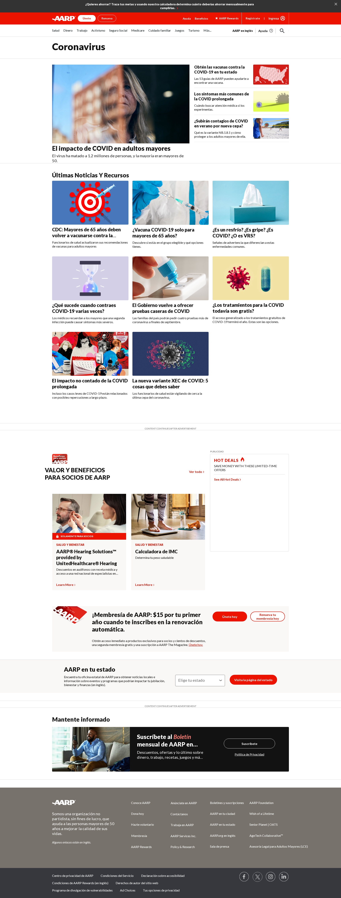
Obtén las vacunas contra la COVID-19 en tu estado (219, 69)
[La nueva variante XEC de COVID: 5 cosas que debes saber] (170, 354)
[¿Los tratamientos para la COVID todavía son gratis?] (251, 278)
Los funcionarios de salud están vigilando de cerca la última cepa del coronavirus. (167, 395)
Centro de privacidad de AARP (72, 875)
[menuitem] (55, 32)
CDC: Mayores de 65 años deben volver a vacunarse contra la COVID (86, 235)
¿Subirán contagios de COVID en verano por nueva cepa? (221, 123)
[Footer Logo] (83, 802)
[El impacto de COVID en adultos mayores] (120, 104)
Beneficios (201, 18)
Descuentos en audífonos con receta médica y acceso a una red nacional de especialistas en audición (86, 571)
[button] (282, 30)
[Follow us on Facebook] (244, 877)
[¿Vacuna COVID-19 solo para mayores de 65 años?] (170, 203)
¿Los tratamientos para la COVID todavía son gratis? (248, 308)
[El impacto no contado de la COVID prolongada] (90, 354)
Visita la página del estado (253, 680)
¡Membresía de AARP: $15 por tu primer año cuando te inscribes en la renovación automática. (147, 622)
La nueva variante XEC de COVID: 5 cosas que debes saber (170, 383)
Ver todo (195, 471)
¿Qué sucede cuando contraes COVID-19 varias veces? (84, 308)
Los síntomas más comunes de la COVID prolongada (221, 96)
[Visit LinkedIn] (284, 877)
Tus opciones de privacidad (161, 890)
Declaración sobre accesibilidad (163, 875)
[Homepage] (64, 18)
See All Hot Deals (226, 479)
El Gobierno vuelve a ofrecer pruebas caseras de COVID (162, 308)
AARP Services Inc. (183, 836)
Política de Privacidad (249, 754)
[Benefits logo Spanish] (61, 463)
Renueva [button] (106, 18)
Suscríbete (249, 744)
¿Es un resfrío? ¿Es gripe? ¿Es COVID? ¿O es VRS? (243, 232)
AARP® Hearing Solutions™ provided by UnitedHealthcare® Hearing (86, 557)
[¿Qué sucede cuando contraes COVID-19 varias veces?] (90, 278)
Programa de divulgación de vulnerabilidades (82, 890)
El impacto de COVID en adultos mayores (111, 148)
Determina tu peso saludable (154, 557)
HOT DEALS (226, 460)
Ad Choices (127, 890)
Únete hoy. (196, 645)
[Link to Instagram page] (271, 877)
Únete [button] (87, 18)
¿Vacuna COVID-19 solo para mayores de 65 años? (163, 232)
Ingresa (274, 18)
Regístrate (253, 18)
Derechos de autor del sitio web (137, 883)
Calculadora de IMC (156, 551)
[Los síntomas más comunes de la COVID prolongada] (271, 101)
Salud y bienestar (70, 544)
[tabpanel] (260, 30)
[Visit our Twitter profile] (257, 877)
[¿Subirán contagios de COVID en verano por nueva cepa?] (271, 128)
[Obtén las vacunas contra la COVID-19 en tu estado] (271, 75)
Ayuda (187, 18)
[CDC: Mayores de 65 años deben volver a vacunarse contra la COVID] (90, 203)
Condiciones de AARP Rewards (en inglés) (80, 883)
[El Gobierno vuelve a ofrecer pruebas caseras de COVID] (170, 278)
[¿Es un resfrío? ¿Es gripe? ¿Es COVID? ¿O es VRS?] (251, 203)
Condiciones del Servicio (117, 875)
